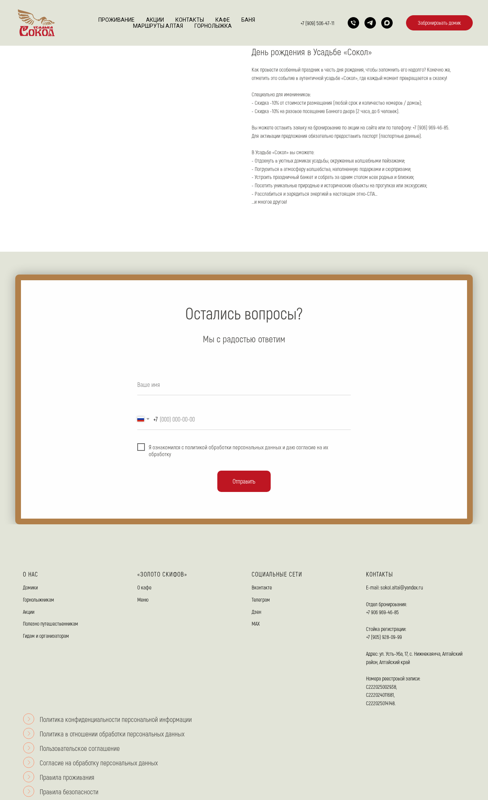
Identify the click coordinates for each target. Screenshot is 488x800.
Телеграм (261, 599)
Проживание (116, 20)
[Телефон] (353, 23)
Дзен (256, 611)
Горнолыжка (213, 26)
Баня (248, 20)
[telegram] (370, 23)
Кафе (222, 20)
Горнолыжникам (38, 599)
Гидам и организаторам (46, 635)
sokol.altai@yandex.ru (401, 587)
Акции (155, 20)
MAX (256, 623)
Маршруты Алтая (158, 26)
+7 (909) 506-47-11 (317, 23)
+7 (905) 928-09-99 (384, 637)
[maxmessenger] (387, 23)
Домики (30, 587)
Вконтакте (262, 587)
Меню (143, 599)
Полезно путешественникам (50, 623)
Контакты (189, 20)
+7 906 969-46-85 (382, 612)
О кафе (144, 587)
